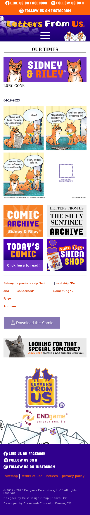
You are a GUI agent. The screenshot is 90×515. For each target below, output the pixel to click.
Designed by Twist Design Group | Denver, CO (35, 498)
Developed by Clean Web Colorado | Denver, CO (37, 503)
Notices (52, 476)
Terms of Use (32, 476)
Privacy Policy (73, 476)
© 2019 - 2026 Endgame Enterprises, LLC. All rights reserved (40, 491)
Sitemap (11, 476)
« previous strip (31, 287)
